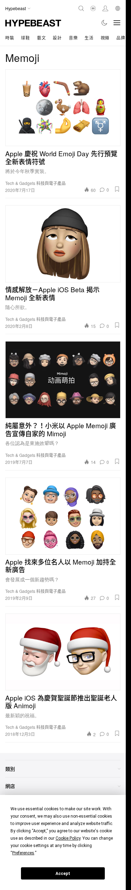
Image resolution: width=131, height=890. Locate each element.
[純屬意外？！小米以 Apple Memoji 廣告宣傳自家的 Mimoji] (63, 379)
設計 (57, 38)
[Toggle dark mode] (104, 22)
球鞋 (25, 38)
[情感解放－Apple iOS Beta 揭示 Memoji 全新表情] (63, 243)
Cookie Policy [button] (68, 838)
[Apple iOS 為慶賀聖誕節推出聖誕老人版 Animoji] (63, 651)
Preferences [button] (23, 852)
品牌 (120, 38)
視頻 (105, 38)
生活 (89, 38)
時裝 (9, 38)
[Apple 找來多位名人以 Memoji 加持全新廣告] (63, 516)
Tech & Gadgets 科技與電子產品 (35, 183)
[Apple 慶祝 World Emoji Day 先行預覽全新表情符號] (63, 107)
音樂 (73, 38)
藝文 (41, 38)
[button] (117, 189)
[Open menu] (117, 22)
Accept (63, 873)
